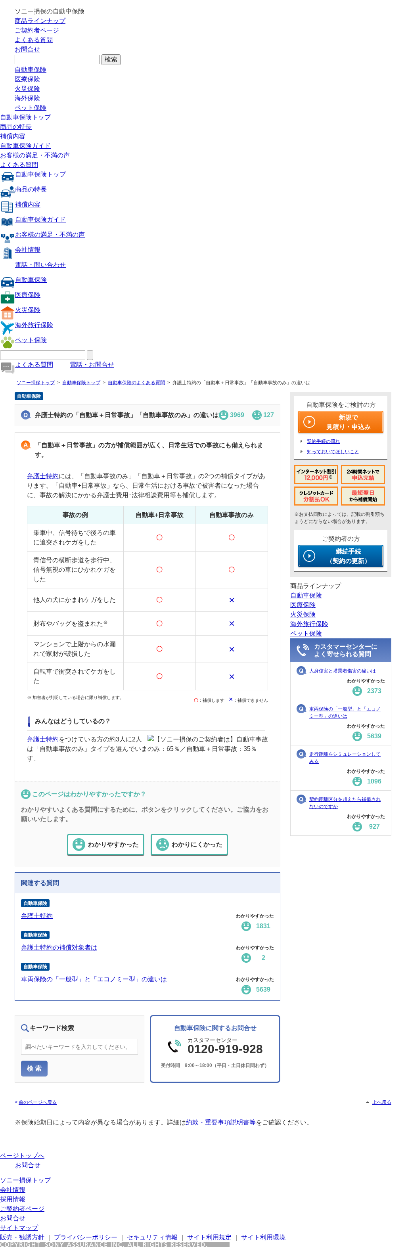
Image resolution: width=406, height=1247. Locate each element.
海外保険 (27, 98)
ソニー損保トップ (36, 382)
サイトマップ (19, 1227)
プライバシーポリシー (85, 1237)
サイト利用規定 (209, 1237)
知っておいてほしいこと (333, 451)
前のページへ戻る (38, 1102)
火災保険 (27, 88)
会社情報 (27, 249)
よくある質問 (34, 39)
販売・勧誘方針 (22, 1237)
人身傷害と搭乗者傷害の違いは (342, 671)
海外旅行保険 (34, 325)
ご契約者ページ (37, 30)
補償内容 (12, 136)
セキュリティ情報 (152, 1237)
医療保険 (27, 79)
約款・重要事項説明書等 (221, 1122)
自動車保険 (30, 69)
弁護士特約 (43, 476)
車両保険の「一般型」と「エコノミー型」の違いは (94, 979)
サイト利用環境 (263, 1237)
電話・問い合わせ (40, 264)
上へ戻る (381, 1102)
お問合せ (27, 49)
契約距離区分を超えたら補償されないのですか (345, 803)
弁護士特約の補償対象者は (59, 947)
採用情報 (12, 1199)
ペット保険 (30, 107)
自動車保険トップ (25, 117)
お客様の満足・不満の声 (35, 155)
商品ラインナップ (40, 20)
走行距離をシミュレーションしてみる (345, 757)
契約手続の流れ (323, 441)
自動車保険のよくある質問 (136, 382)
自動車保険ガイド (25, 145)
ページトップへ (22, 1155)
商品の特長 (16, 126)
